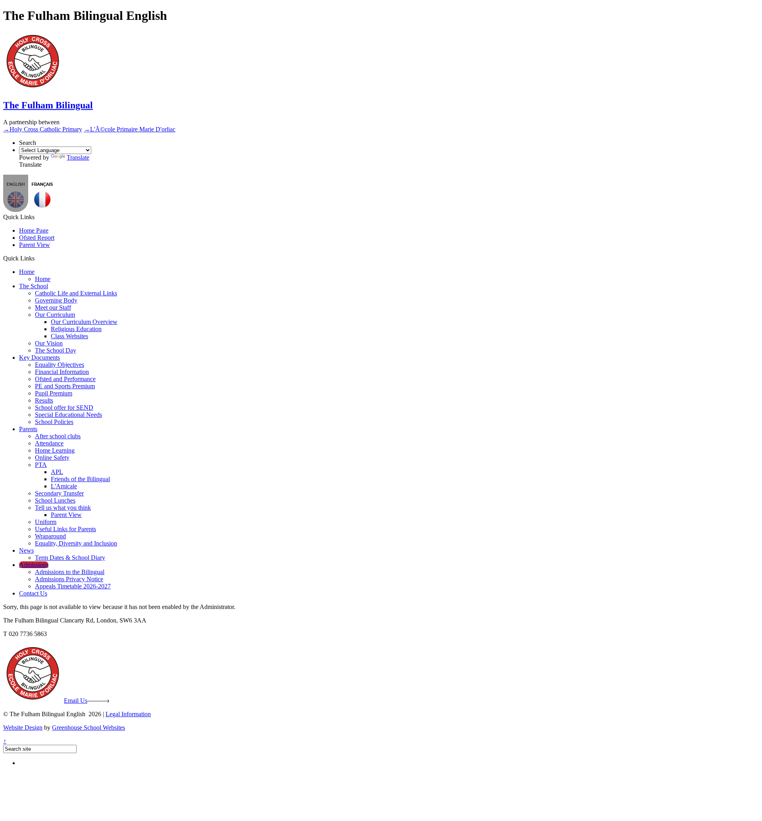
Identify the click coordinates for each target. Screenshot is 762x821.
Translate (78, 157)
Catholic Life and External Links (76, 293)
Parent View (34, 244)
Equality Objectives (59, 364)
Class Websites (69, 336)
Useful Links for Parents (65, 529)
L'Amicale (64, 486)
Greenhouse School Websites (88, 727)
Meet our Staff (53, 307)
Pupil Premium (53, 393)
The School (33, 286)
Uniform (45, 521)
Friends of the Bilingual (80, 479)
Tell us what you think (63, 507)
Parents (28, 429)
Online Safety (52, 457)
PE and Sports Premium (65, 386)
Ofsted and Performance (65, 379)
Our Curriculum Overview (84, 321)
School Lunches (55, 500)
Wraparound (50, 536)
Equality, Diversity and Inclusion (76, 543)
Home (27, 271)
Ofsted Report (36, 237)
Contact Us (33, 593)
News (26, 550)
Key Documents (39, 357)
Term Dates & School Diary (70, 557)
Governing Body (56, 300)
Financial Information (62, 371)
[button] (42, 209)
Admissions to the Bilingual (69, 572)
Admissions (33, 564)
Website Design (22, 727)
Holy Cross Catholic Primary (42, 129)
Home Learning (55, 450)
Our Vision (49, 343)
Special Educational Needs (68, 414)
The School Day (55, 350)
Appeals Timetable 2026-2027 (73, 586)
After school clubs (58, 436)
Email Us (75, 700)
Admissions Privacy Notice (69, 579)
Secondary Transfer (59, 493)
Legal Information (128, 714)
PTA (41, 464)
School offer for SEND (64, 407)
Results (44, 400)
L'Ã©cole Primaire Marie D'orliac (129, 129)
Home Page (33, 230)
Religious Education (76, 329)
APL (57, 471)
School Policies (54, 421)
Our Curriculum (55, 314)
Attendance (49, 443)
